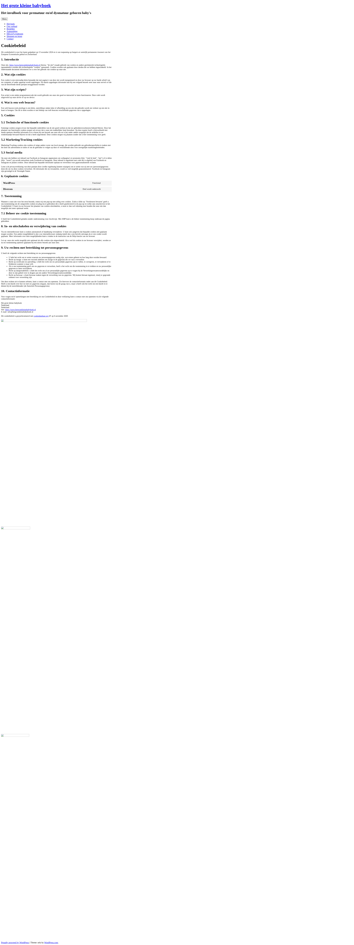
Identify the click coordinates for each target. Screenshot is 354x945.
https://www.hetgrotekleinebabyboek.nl (24, 65)
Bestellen (11, 29)
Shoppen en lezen (14, 36)
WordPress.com (51, 942)
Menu (4, 19)
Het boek (11, 24)
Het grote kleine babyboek (26, 5)
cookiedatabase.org (41, 316)
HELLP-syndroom (15, 34)
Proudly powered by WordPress (15, 942)
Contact (10, 39)
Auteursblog (12, 31)
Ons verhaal (12, 26)
